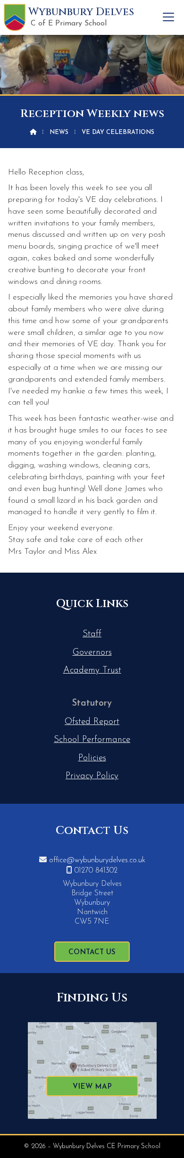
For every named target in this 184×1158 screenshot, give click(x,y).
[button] (168, 17)
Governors (92, 652)
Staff (92, 634)
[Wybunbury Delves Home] (14, 17)
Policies (92, 758)
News (59, 132)
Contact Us (92, 952)
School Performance (92, 739)
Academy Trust (92, 670)
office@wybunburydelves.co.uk (97, 860)
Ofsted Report (92, 721)
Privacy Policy (92, 776)
